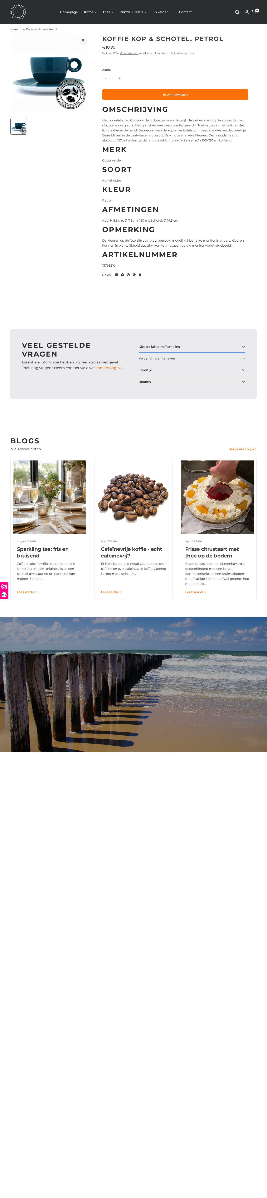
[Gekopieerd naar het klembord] (139, 274)
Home (14, 29)
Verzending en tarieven (157, 358)
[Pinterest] (128, 274)
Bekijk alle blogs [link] (241, 449)
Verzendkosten (129, 53)
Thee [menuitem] (106, 12)
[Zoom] (83, 40)
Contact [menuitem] (185, 12)
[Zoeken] (237, 12)
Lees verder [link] (26, 592)
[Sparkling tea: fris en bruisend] (49, 497)
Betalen (145, 382)
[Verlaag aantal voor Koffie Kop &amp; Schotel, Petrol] (105, 78)
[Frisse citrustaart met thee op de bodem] (217, 497)
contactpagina (109, 368)
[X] (122, 274)
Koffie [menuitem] (88, 12)
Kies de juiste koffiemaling (159, 347)
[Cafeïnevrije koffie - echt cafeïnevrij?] (133, 497)
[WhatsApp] (134, 274)
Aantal (107, 69)
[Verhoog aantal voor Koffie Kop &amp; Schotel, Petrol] (119, 78)
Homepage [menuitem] (69, 12)
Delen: (107, 275)
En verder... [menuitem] (161, 12)
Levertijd (145, 370)
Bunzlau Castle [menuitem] (131, 12)
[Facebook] (116, 274)
